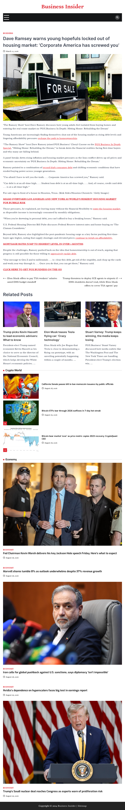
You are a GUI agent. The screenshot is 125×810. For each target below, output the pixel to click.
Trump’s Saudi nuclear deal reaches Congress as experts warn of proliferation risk (53, 791)
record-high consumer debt (57, 167)
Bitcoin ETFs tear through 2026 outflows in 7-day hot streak (71, 410)
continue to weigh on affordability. (93, 237)
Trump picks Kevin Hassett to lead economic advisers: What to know (20, 335)
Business (8, 33)
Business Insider (62, 6)
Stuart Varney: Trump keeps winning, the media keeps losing (103, 335)
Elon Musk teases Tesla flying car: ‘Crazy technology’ (59, 335)
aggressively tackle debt (63, 253)
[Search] (117, 17)
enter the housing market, (107, 208)
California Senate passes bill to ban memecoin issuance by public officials (77, 384)
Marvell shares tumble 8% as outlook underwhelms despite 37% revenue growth (52, 571)
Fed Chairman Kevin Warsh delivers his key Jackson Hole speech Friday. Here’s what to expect (60, 553)
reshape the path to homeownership (57, 138)
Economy (8, 550)
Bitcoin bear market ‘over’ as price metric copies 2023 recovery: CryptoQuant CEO (79, 437)
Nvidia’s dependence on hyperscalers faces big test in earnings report (45, 690)
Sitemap (82, 805)
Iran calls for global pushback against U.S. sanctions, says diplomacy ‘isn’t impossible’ (55, 672)
